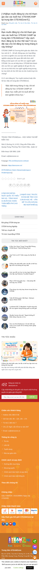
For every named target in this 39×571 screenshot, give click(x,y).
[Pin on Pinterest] (25, 185)
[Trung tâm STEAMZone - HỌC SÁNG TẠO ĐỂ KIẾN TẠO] (19, 3)
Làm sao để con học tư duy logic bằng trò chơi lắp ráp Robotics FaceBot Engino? (23, 273)
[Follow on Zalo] (14, 524)
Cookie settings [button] (18, 567)
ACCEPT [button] (29, 567)
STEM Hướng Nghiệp (9, 226)
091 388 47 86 (14, 415)
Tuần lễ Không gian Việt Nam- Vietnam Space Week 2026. (22, 298)
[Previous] (2, 356)
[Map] (34, 558)
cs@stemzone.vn (14, 431)
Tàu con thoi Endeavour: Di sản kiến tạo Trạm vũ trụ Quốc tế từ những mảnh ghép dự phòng (23, 325)
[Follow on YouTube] (10, 524)
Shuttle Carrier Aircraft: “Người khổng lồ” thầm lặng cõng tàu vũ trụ (22, 316)
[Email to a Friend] (21, 185)
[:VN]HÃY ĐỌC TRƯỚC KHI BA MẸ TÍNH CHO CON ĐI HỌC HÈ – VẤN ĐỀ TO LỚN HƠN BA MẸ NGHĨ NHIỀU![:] (29, 200)
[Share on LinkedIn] (28, 185)
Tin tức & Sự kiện (24, 23)
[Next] (37, 356)
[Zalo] (34, 552)
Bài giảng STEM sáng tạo (11, 222)
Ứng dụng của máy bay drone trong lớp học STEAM (23, 290)
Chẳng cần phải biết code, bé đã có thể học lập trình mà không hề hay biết (23, 264)
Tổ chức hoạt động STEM (11, 234)
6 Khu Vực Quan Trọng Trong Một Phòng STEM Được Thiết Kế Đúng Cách (23, 247)
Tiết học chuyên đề (8, 230)
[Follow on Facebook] (3, 524)
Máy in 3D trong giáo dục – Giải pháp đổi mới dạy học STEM (22, 281)
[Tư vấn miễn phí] (34, 541)
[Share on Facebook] (14, 185)
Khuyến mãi (13, 23)
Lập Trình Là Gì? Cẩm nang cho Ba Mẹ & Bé (23, 255)
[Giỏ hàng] (35, 3)
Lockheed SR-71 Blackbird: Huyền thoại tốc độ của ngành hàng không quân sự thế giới (23, 307)
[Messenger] (34, 546)
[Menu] (3, 3)
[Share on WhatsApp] (10, 185)
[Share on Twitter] (17, 185)
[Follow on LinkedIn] (7, 524)
